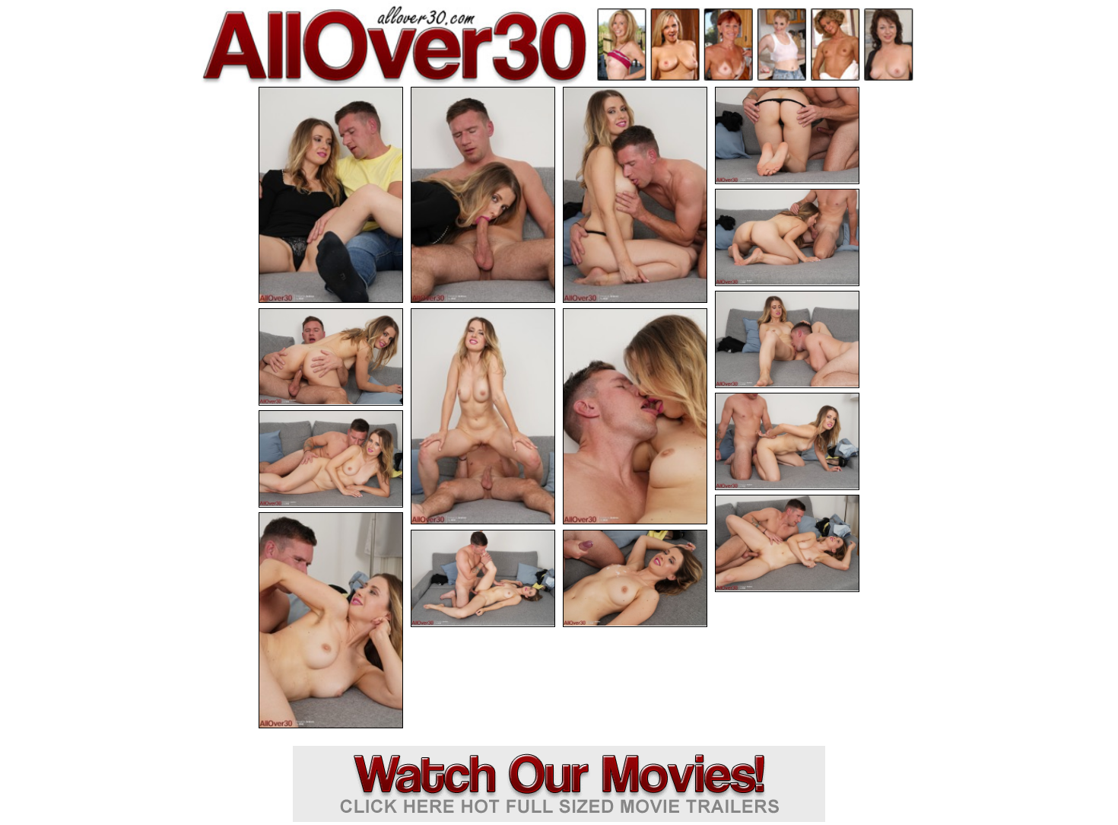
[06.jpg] (787, 339)
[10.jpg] (787, 441)
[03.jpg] (635, 195)
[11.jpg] (331, 459)
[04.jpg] (787, 135)
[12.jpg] (787, 543)
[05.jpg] (787, 237)
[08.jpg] (483, 416)
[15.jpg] (635, 578)
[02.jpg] (483, 195)
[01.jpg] (331, 195)
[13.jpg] (331, 620)
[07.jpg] (331, 357)
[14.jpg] (483, 578)
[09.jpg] (635, 416)
